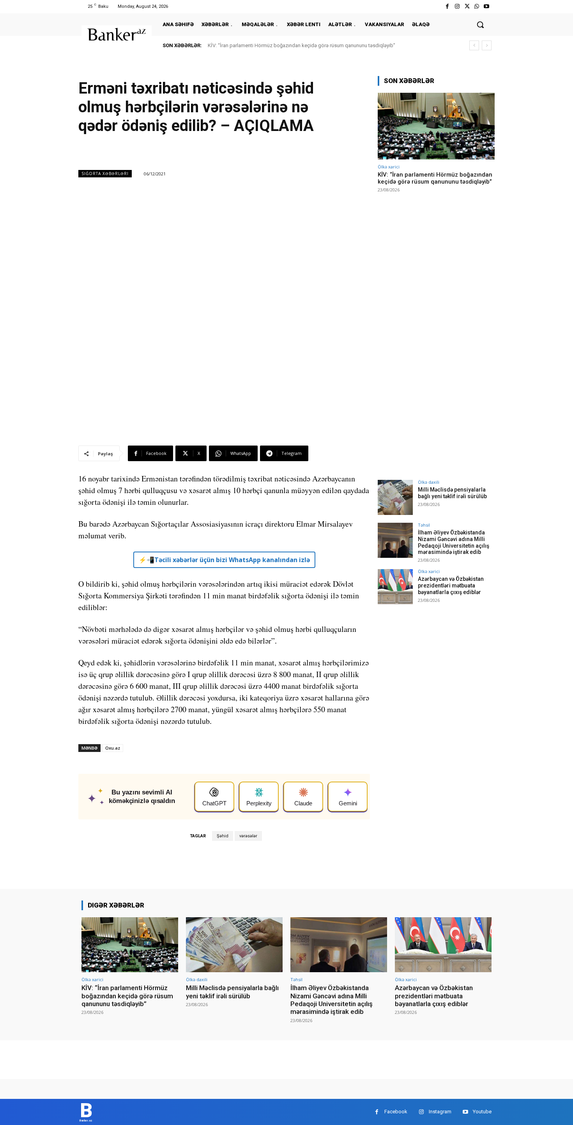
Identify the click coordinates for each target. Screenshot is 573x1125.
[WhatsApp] (477, 6)
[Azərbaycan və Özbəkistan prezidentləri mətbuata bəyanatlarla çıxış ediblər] (395, 586)
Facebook (395, 1111)
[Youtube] (487, 6)
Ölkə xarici (389, 167)
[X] (467, 6)
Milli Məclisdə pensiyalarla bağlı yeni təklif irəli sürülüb (452, 492)
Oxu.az (112, 748)
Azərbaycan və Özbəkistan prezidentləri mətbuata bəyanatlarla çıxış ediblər (451, 585)
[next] (487, 45)
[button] (480, 24)
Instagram (440, 1111)
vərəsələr (248, 835)
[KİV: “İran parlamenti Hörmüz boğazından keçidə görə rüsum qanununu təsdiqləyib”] (436, 126)
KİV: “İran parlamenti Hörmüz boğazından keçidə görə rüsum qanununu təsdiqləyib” (301, 45)
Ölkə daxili (428, 482)
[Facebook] (447, 6)
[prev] (474, 45)
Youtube (482, 1111)
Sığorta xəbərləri (105, 173)
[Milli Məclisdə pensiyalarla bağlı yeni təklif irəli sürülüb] (395, 497)
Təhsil (424, 525)
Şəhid (222, 835)
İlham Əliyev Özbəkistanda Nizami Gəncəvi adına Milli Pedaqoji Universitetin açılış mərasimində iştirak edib (453, 542)
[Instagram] (457, 6)
